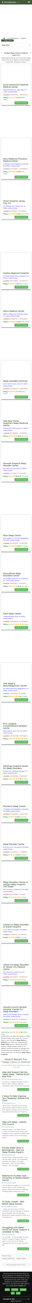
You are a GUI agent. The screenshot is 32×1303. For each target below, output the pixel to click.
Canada (23, 1289)
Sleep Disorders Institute (15, 381)
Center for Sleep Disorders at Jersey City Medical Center (16, 966)
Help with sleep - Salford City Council (14, 1123)
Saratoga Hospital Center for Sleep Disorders (15, 767)
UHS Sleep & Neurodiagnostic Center (15, 684)
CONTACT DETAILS (21, 103)
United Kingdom (13, 38)
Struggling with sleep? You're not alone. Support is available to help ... (15, 1229)
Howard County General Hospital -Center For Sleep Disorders (15, 1009)
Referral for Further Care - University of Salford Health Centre (15, 1177)
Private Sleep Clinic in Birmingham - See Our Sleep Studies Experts (13, 1149)
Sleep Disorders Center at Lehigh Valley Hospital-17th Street (15, 884)
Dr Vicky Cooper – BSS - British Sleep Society (13, 1202)
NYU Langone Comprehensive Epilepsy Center (15, 725)
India (7, 1289)
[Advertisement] (16, 20)
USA (18, 1293)
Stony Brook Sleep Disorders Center (12, 574)
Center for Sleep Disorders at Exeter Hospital (16, 925)
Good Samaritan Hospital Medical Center (15, 85)
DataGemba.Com (21, 1299)
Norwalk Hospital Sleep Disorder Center (14, 464)
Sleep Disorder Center (13, 844)
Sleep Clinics (8, 40)
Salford (23, 38)
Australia (14, 1289)
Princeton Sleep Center (14, 806)
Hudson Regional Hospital (16, 273)
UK (13, 1293)
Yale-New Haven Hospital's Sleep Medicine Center (15, 423)
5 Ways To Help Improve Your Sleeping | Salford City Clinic (15, 1098)
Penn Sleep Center (12, 535)
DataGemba (11, 2)
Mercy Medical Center (13, 311)
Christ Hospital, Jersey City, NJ (14, 202)
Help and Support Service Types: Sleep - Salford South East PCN (16, 1074)
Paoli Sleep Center (12, 613)
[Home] (4, 38)
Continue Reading (22, 1089)
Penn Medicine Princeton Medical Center (15, 160)
